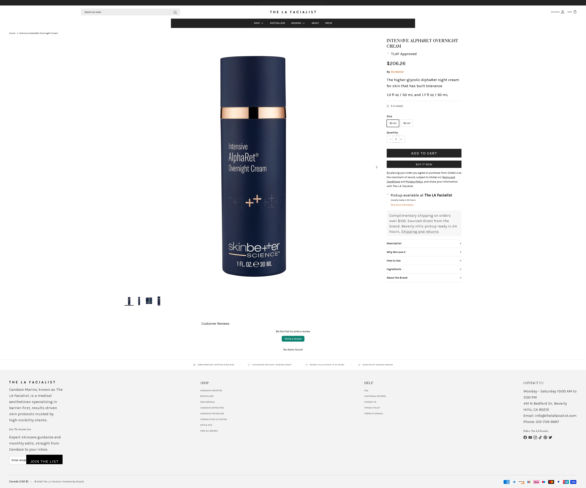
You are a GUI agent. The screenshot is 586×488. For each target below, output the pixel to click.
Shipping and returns (420, 231)
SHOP (257, 23)
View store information (402, 204)
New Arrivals (207, 402)
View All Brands (209, 431)
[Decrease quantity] (389, 139)
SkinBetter (397, 72)
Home (12, 33)
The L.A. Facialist (52, 481)
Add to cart (424, 153)
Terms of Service (373, 413)
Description (394, 243)
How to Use (394, 260)
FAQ (366, 390)
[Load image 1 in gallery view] (252, 165)
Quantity (392, 132)
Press (328, 23)
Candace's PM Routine (212, 413)
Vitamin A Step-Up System (213, 419)
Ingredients (394, 269)
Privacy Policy (372, 407)
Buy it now (424, 164)
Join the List (44, 461)
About (315, 23)
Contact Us (370, 402)
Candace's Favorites (211, 390)
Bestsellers (277, 23)
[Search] (175, 12)
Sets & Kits (206, 425)
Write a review (293, 338)
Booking (296, 23)
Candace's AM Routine (212, 407)
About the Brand (397, 277)
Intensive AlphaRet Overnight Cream (38, 33)
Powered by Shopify (73, 481)
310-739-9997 (547, 421)
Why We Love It (396, 252)
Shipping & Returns (375, 396)
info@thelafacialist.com (556, 415)
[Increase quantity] (402, 139)
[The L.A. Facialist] (293, 12)
